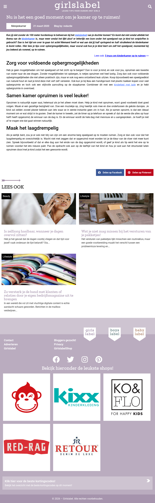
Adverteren (11, 344)
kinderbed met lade (125, 84)
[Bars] (5, 6)
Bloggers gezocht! (65, 340)
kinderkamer (28, 38)
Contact (8, 340)
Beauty (6, 196)
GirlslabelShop (63, 348)
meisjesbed (81, 35)
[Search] (149, 6)
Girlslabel (10, 348)
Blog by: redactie (63, 26)
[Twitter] (70, 359)
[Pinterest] (98, 359)
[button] (110, 172)
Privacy (58, 344)
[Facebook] (56, 359)
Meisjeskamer (18, 26)
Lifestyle (84, 196)
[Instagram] (84, 359)
